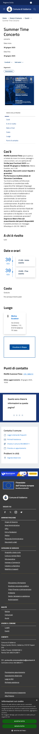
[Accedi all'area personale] (31, 2)
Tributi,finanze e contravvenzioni (19, 589)
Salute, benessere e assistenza (19, 596)
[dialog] (19, 716)
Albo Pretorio (9, 696)
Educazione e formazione (17, 582)
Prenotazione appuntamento (15, 672)
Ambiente (11, 593)
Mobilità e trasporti (11, 569)
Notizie (7, 611)
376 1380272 (28, 374)
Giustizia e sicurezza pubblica (18, 586)
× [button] (36, 700)
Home (4, 18)
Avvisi (7, 618)
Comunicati (9, 615)
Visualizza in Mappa (19, 347)
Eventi (27, 18)
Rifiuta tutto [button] (19, 726)
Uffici (6, 528)
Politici (7, 535)
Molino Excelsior (15, 317)
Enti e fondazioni (11, 532)
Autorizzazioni (13, 599)
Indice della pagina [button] (13, 113)
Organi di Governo (11, 522)
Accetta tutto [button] (19, 721)
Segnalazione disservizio (13, 675)
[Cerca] (34, 9)
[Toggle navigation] (4, 9)
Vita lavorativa (10, 559)
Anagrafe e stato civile (13, 552)
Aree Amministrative (12, 525)
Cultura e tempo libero (13, 555)
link (9, 717)
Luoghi (7, 627)
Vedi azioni (18, 62)
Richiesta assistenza (12, 682)
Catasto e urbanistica (12, 566)
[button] (19, 730)
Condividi (7, 62)
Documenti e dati (11, 542)
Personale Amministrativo (14, 538)
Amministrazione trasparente (15, 692)
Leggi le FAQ (9, 679)
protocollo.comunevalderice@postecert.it (20, 660)
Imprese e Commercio (12, 562)
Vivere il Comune (16, 18)
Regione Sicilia (8, 2)
